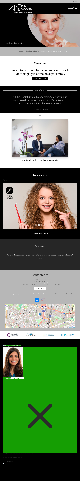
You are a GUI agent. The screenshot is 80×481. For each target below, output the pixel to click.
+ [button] (7, 306)
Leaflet (66, 327)
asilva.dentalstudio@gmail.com (42, 283)
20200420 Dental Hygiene (39, 225)
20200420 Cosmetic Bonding (36, 225)
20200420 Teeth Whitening (44, 225)
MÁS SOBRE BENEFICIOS (41, 109)
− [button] (7, 309)
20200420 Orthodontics (41, 225)
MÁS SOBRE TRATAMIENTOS (41, 233)
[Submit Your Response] (3, 463)
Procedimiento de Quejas (40, 294)
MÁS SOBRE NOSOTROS (40, 78)
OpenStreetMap (72, 327)
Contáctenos (40, 289)
